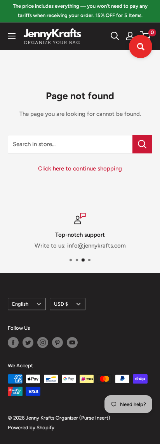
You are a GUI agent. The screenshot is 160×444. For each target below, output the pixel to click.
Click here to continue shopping (80, 168)
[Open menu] (12, 36)
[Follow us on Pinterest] (57, 342)
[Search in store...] (142, 144)
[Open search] (115, 36)
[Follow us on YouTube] (72, 342)
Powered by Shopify (31, 427)
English (20, 304)
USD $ (61, 304)
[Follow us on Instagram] (42, 342)
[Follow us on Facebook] (13, 342)
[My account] (130, 36)
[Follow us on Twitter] (28, 342)
